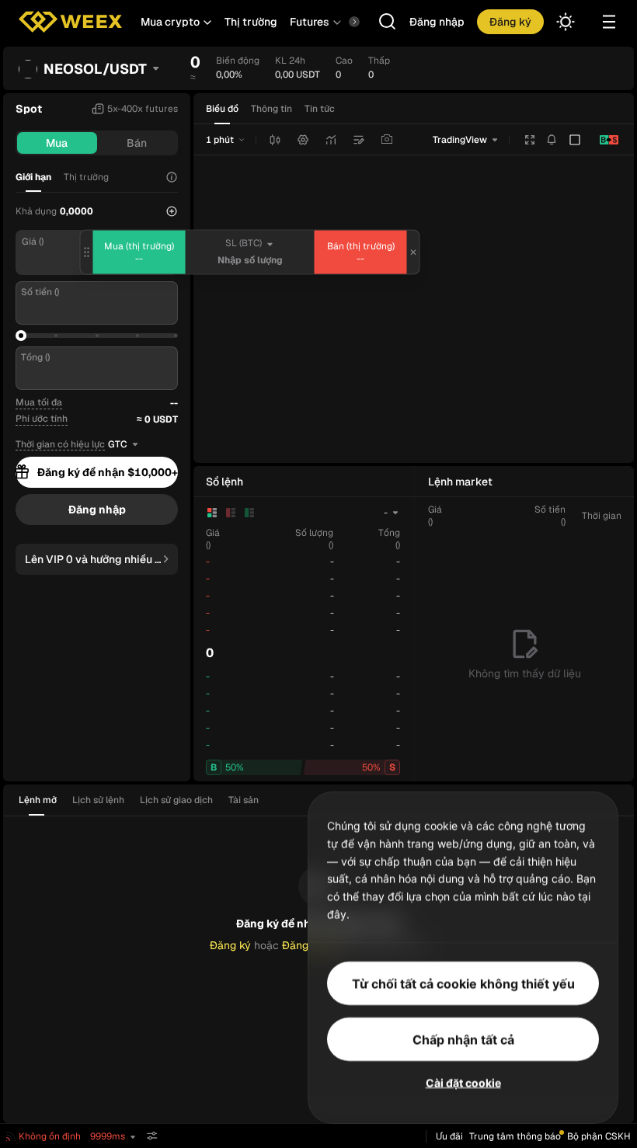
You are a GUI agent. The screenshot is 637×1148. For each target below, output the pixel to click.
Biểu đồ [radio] (222, 109)
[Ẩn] (152, 1136)
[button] (176, 21)
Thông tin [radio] (271, 109)
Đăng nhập (437, 21)
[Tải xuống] (387, 139)
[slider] (21, 335)
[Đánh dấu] (359, 139)
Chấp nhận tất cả (463, 1038)
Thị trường (251, 21)
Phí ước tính (42, 418)
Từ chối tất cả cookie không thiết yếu (463, 982)
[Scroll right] (341, 21)
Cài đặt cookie (463, 1081)
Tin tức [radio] (320, 109)
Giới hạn (33, 177)
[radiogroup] (270, 108)
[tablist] (143, 800)
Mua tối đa (39, 402)
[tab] (42, 800)
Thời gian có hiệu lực (60, 445)
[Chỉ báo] (331, 139)
